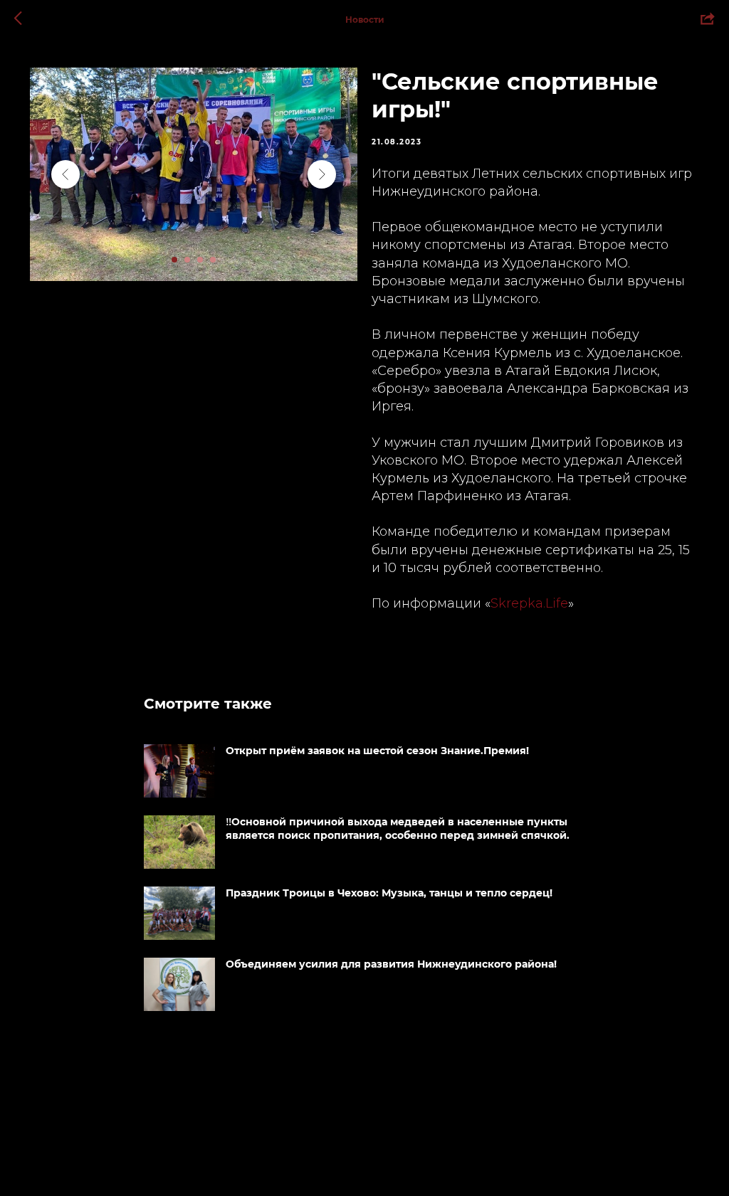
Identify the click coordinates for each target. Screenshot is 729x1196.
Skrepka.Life (529, 603)
